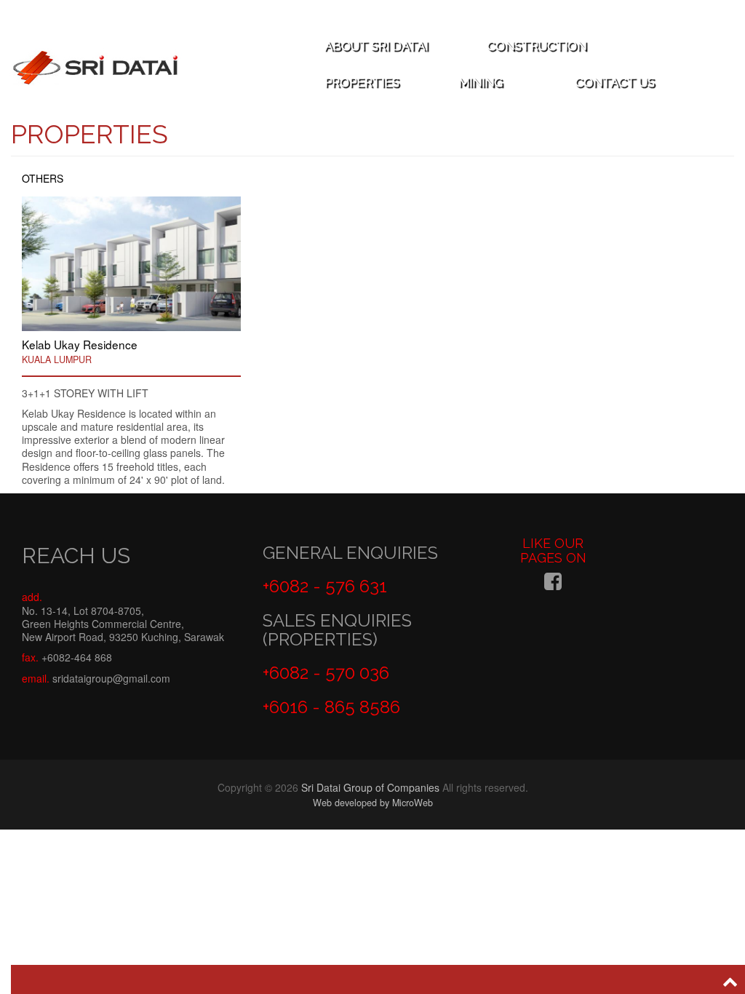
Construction (538, 46)
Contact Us (615, 82)
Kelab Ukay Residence (80, 344)
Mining (482, 82)
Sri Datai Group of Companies (370, 787)
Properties (363, 82)
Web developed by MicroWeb (373, 802)
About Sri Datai (377, 46)
